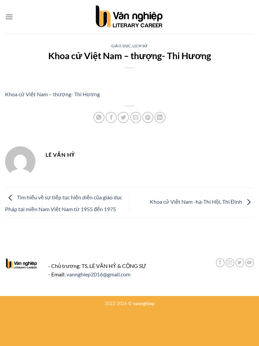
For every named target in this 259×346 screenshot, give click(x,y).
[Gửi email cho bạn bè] (135, 117)
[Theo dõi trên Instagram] (230, 262)
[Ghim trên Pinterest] (147, 117)
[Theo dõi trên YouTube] (249, 262)
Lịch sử (140, 46)
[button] (9, 16)
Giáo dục (121, 46)
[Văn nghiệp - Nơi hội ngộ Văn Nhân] (130, 17)
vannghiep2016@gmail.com (98, 274)
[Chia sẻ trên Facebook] (111, 117)
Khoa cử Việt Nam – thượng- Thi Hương (52, 94)
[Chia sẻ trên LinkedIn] (160, 117)
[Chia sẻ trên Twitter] (123, 117)
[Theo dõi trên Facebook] (220, 262)
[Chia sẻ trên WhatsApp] (99, 117)
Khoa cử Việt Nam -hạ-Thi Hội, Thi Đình (196, 201)
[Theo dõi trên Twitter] (239, 262)
